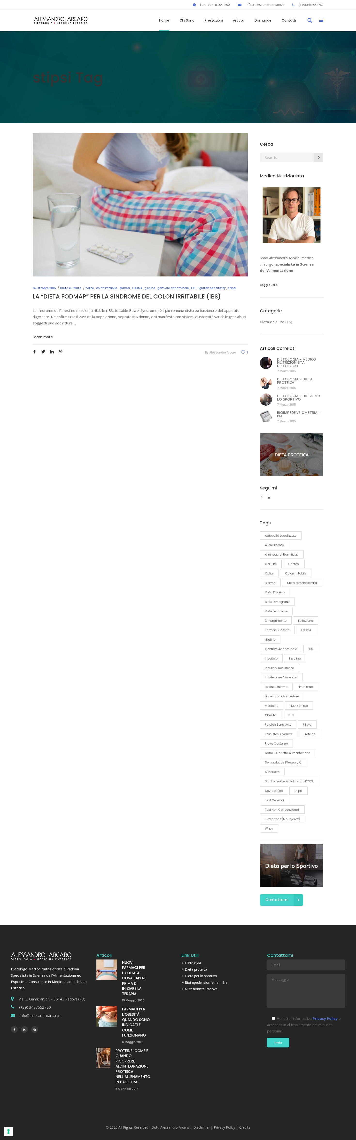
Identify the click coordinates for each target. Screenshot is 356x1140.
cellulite (271, 564)
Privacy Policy (224, 1127)
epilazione (305, 621)
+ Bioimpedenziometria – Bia (204, 982)
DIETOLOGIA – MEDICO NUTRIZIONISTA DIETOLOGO (296, 362)
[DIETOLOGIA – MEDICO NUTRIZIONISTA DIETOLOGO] (266, 363)
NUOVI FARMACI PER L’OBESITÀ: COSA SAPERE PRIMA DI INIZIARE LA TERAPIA (134, 978)
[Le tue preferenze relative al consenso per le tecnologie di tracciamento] (8, 1131)
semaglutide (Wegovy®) (283, 762)
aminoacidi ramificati (282, 554)
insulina (295, 658)
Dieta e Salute (70, 288)
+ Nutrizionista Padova (199, 989)
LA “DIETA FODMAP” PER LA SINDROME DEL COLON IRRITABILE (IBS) (127, 296)
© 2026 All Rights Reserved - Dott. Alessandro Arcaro (147, 1127)
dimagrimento (275, 621)
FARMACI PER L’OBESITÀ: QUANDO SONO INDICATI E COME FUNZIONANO (136, 1022)
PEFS (291, 715)
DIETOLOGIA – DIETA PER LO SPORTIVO (298, 397)
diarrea (124, 288)
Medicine (271, 706)
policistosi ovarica (278, 734)
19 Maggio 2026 (133, 1000)
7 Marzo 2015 (286, 371)
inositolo (271, 658)
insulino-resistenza (279, 668)
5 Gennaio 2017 (127, 1089)
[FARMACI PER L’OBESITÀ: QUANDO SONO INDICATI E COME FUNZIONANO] (106, 1016)
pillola (307, 725)
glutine (150, 288)
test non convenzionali (282, 810)
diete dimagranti (277, 602)
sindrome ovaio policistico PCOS (289, 781)
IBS (193, 288)
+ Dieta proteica (194, 969)
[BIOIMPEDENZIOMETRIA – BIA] (266, 416)
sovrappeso (274, 791)
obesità (270, 715)
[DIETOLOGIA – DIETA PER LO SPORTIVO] (266, 399)
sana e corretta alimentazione (287, 753)
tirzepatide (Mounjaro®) (282, 819)
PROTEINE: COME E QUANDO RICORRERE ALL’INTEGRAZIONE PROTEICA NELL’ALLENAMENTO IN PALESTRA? (133, 1066)
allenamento (274, 545)
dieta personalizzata (302, 583)
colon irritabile (106, 288)
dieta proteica (275, 592)
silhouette (272, 772)
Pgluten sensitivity (212, 288)
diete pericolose (276, 611)
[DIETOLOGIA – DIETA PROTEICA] (266, 383)
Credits (244, 1127)
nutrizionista (299, 706)
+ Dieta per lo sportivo (199, 976)
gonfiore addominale (173, 288)
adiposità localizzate (280, 536)
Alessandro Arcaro (222, 352)
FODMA (137, 288)
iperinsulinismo (276, 687)
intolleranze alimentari (281, 677)
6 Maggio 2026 (133, 1042)
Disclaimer (201, 1127)
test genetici (274, 800)
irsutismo (306, 687)
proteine (309, 734)
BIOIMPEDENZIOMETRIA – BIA (298, 414)
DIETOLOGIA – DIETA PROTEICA (295, 381)
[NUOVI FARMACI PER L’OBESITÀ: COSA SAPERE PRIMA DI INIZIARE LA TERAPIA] (106, 969)
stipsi (232, 288)
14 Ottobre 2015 (44, 288)
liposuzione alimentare (282, 696)
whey (269, 828)
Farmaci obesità (277, 630)
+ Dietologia (191, 962)
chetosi (294, 564)
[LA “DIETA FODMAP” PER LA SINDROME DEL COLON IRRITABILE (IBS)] (140, 204)
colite (89, 288)
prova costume (276, 743)
